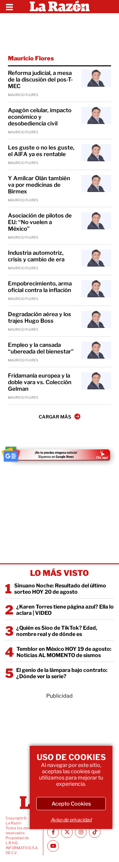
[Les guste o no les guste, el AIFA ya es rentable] (96, 152)
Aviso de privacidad (71, 819)
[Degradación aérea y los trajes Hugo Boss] (96, 319)
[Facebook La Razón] (53, 832)
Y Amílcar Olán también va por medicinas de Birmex (39, 185)
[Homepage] (60, 6)
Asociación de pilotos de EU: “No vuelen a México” (40, 222)
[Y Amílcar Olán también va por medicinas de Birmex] (96, 183)
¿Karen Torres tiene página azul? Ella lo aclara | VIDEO (65, 610)
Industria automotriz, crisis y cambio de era (36, 256)
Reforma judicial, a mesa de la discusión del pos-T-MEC (40, 79)
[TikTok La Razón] (94, 832)
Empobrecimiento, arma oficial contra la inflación (40, 286)
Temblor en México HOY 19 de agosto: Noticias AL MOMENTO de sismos (64, 652)
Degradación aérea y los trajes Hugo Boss (39, 317)
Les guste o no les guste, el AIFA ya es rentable (41, 150)
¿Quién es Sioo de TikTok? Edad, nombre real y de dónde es (56, 631)
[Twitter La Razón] (67, 832)
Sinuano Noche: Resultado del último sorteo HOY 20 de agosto (60, 588)
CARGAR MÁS (55, 416)
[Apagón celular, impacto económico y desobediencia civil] (96, 115)
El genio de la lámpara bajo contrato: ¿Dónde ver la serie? (61, 673)
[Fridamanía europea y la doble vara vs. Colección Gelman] (96, 380)
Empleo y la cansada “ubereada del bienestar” (41, 348)
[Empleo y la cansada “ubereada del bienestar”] (96, 350)
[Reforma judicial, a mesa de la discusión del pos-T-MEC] (96, 78)
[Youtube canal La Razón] (53, 846)
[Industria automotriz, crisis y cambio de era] (96, 258)
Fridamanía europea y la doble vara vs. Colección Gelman (39, 382)
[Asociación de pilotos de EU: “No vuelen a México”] (96, 220)
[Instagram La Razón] (81, 832)
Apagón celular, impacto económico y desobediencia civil (39, 117)
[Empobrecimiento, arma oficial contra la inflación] (96, 288)
